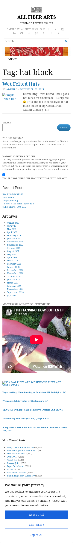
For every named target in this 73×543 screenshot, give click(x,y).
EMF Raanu (8, 197)
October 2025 (13, 248)
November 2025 (15, 244)
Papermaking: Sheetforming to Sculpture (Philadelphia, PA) (34, 392)
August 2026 (13, 222)
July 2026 (11, 225)
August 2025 (13, 251)
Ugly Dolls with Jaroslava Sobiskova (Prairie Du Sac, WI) (32, 409)
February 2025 (14, 263)
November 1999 (15, 288)
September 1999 (15, 292)
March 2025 (12, 260)
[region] (36, 511)
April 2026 (12, 232)
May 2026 (11, 229)
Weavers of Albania (16, 472)
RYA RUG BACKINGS (12, 194)
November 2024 (15, 273)
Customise (36, 524)
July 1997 (11, 295)
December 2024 (15, 270)
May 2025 (11, 254)
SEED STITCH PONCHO (14, 206)
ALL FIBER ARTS (36, 17)
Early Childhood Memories (20, 447)
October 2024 (13, 276)
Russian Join (13, 463)
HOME (10, 469)
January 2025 (13, 266)
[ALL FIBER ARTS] (36, 51)
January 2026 (13, 238)
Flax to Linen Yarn (16, 453)
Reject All (37, 535)
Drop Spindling (10, 200)
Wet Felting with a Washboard (22, 450)
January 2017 (13, 279)
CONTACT (12, 456)
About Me (12, 459)
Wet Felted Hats (21, 84)
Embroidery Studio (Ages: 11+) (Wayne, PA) (25, 418)
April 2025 (12, 257)
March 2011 (12, 282)
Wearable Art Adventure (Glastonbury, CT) (25, 400)
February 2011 (14, 285)
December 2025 (15, 241)
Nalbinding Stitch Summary (21, 475)
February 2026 (14, 235)
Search (6, 122)
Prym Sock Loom (15, 466)
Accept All (36, 514)
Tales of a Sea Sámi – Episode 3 (18, 203)
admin (10, 89)
